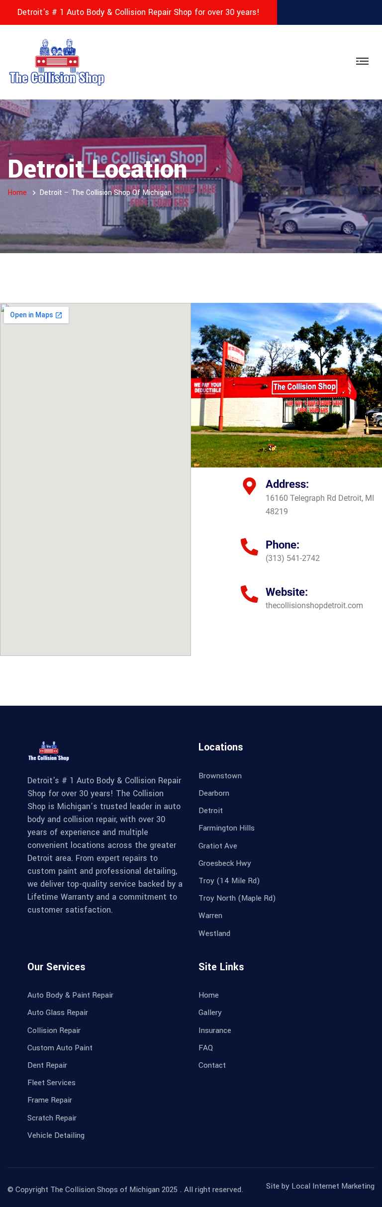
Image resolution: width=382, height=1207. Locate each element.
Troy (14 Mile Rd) (229, 880)
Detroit (210, 810)
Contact (212, 1065)
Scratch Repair (52, 1118)
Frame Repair (49, 1100)
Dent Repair (47, 1065)
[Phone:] (249, 547)
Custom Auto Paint (60, 1047)
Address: (287, 484)
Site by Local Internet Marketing (320, 1186)
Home (17, 192)
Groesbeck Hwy (224, 863)
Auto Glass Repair (57, 1012)
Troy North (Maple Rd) (237, 898)
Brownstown (220, 775)
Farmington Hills (226, 828)
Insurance (214, 1030)
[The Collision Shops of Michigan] (57, 62)
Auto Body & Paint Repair (70, 995)
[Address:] (249, 486)
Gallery (210, 1012)
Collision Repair (54, 1030)
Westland (214, 933)
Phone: (282, 545)
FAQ (205, 1047)
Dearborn (213, 793)
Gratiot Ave (217, 845)
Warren (210, 915)
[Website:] (249, 594)
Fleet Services (51, 1082)
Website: (287, 592)
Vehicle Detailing (56, 1135)
